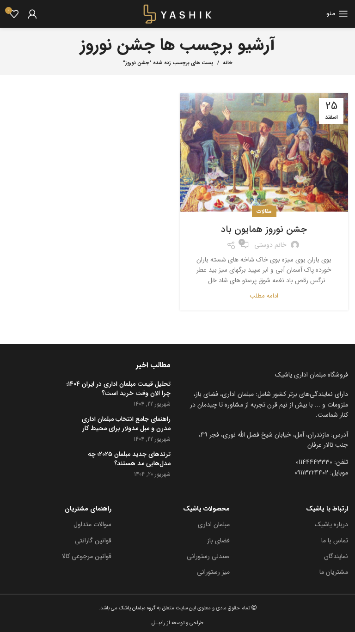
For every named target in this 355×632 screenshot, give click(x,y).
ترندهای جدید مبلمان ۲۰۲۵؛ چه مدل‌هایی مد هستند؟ (129, 459)
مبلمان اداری (214, 524)
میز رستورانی (213, 572)
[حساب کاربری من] (32, 14)
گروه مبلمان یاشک (136, 608)
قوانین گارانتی (93, 540)
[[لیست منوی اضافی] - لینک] (266, 440)
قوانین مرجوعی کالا (86, 556)
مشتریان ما (333, 572)
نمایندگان (336, 556)
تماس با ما (334, 540)
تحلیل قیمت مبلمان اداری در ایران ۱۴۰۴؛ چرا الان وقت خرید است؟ (119, 389)
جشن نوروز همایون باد (264, 229)
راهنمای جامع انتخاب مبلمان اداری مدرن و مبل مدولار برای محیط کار (126, 424)
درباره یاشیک (331, 524)
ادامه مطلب (264, 296)
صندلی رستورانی (208, 556)
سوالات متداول (92, 524)
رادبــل (158, 623)
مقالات (264, 211)
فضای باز (218, 540)
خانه (228, 63)
